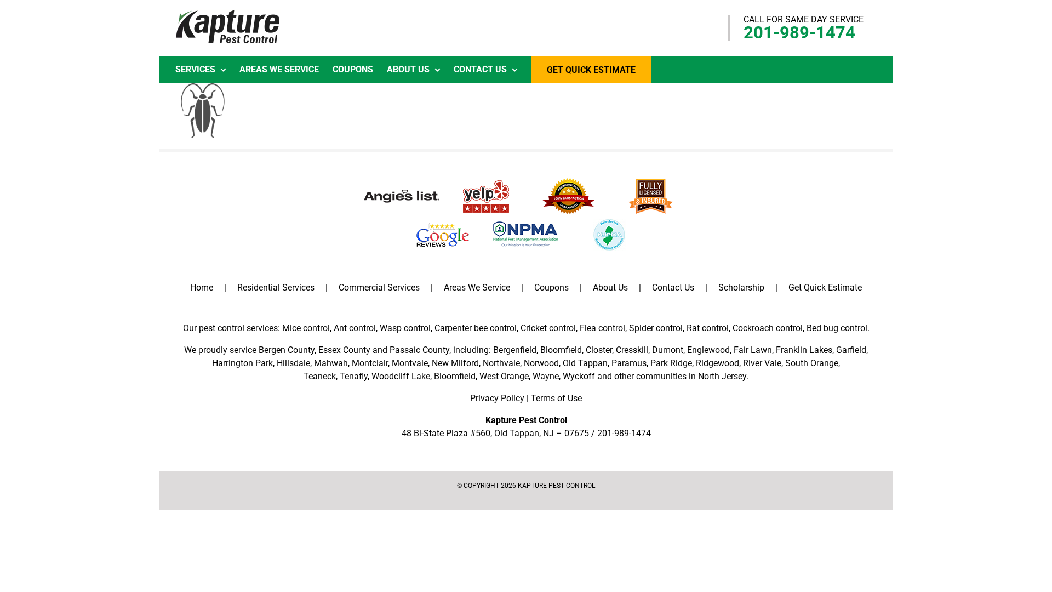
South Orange (811, 363)
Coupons (551, 287)
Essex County (344, 350)
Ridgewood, (718, 363)
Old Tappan (585, 363)
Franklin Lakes (804, 350)
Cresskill (632, 350)
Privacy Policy (497, 398)
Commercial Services (379, 287)
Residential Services (276, 287)
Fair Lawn (753, 350)
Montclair (370, 363)
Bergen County (287, 350)
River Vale (762, 363)
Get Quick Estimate (825, 287)
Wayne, (547, 376)
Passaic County (419, 350)
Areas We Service (477, 287)
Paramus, (629, 363)
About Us (610, 287)
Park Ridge (671, 363)
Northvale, (502, 363)
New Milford (455, 363)
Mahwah (331, 363)
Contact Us (673, 287)
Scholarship (741, 287)
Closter (599, 350)
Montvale (410, 363)
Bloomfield (561, 350)
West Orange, (504, 376)
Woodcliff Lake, (401, 376)
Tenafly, (354, 376)
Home (201, 287)
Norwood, (542, 363)
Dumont (667, 350)
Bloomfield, (455, 376)
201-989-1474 (799, 32)
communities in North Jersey (691, 376)
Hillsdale (293, 363)
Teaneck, (321, 376)
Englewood (708, 350)
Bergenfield (514, 350)
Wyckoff (579, 376)
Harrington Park (242, 363)
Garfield (851, 350)
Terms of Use (556, 398)
